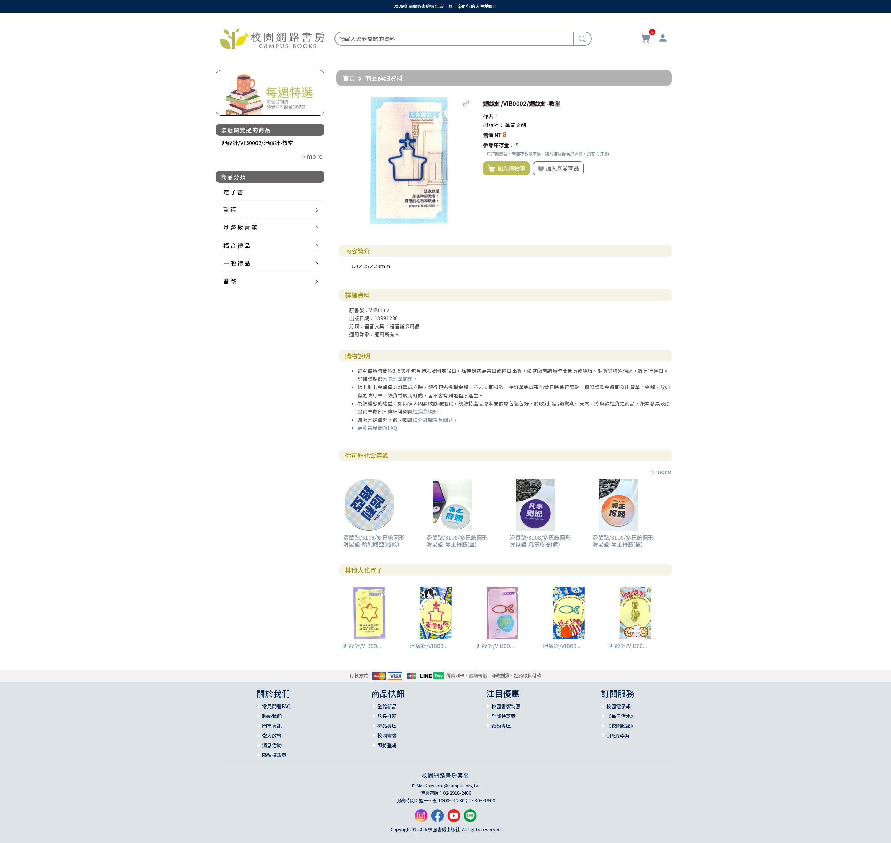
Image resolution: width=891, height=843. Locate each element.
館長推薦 (387, 715)
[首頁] (272, 37)
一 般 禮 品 (236, 263)
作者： (491, 116)
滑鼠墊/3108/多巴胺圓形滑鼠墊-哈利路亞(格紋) (373, 540)
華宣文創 (515, 124)
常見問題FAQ (276, 706)
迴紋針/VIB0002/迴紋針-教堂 (257, 143)
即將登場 (387, 745)
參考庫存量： (498, 145)
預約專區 (501, 725)
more (663, 471)
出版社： (493, 124)
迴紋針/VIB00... (362, 645)
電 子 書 (233, 192)
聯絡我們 (272, 715)
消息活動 (272, 745)
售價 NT (492, 135)
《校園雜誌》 (621, 725)
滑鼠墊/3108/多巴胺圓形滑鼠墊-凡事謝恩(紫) (540, 540)
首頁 (349, 77)
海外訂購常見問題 (433, 419)
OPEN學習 (618, 735)
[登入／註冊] (662, 39)
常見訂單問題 (398, 379)
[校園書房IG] (421, 818)
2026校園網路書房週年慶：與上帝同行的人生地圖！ (445, 6)
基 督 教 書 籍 (240, 227)
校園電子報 (618, 706)
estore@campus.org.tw (454, 785)
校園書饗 (387, 735)
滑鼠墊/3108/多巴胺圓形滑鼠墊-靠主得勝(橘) (623, 540)
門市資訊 (272, 725)
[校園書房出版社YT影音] (453, 818)
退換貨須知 (425, 411)
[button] (466, 103)
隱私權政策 (274, 754)
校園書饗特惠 (506, 706)
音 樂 (229, 281)
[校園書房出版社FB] (437, 818)
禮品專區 (387, 725)
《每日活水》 (621, 715)
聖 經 (229, 209)
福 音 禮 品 (236, 245)
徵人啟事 (272, 735)
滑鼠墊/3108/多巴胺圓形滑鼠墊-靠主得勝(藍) (457, 540)
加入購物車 (510, 168)
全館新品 (387, 706)
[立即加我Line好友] (470, 818)
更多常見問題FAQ (377, 427)
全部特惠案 (503, 715)
